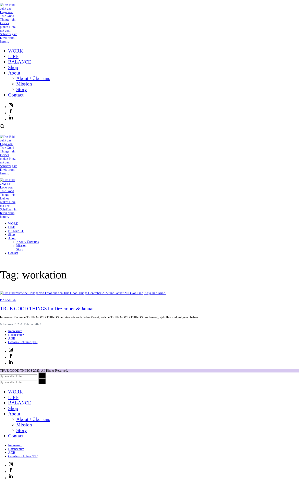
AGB (11, 338)
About (14, 73)
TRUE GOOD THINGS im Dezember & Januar (47, 308)
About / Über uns (33, 78)
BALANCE (19, 62)
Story (21, 89)
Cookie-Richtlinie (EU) (23, 342)
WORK (15, 51)
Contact (16, 94)
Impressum (15, 331)
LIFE (13, 56)
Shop (13, 67)
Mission (24, 84)
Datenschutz (16, 334)
